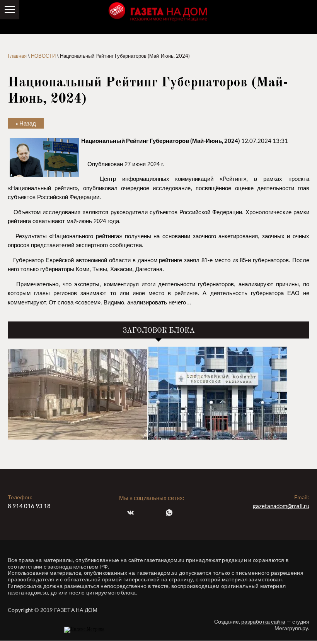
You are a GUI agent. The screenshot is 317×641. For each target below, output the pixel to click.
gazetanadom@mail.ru (281, 505)
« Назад (25, 123)
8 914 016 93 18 (29, 505)
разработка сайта (263, 621)
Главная (17, 56)
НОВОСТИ (43, 56)
